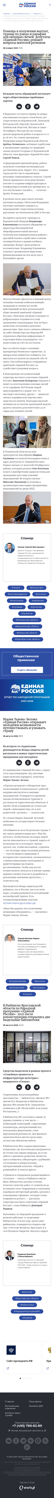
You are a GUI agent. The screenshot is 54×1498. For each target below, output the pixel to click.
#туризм (27, 994)
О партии (9, 1401)
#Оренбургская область (27, 639)
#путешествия (16, 987)
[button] (20, 1378)
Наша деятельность (21, 14)
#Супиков (17, 607)
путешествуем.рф (13, 903)
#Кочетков (36, 607)
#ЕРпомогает (36, 588)
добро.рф (30, 903)
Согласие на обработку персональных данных (27, 1474)
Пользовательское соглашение (27, 1467)
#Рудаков (27, 1318)
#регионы (41, 594)
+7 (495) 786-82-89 (27, 1426)
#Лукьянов (27, 613)
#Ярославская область (27, 1298)
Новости (37, 14)
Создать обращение (27, 669)
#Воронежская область (27, 626)
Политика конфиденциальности (27, 1470)
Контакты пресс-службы (13, 1414)
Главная (6, 14)
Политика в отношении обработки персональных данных (27, 1472)
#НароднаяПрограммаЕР (27, 1311)
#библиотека (27, 1305)
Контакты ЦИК (36, 1406)
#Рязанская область (27, 633)
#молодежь (39, 987)
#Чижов (16, 588)
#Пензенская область (27, 620)
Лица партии (35, 1401)
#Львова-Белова (17, 981)
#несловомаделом (17, 594)
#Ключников (16, 600)
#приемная (38, 600)
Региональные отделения (12, 1407)
